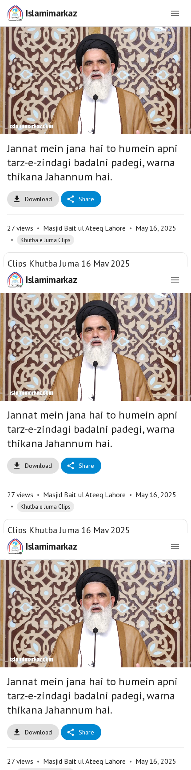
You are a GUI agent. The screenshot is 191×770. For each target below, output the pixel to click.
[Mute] (33, 759)
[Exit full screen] (178, 759)
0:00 (58, 759)
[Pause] (95, 385)
